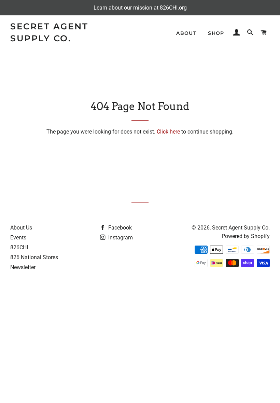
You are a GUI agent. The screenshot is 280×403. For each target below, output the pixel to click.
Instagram (120, 237)
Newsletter (23, 267)
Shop (216, 33)
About (186, 33)
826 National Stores (34, 257)
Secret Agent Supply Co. (49, 32)
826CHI (19, 247)
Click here (168, 131)
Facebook (119, 227)
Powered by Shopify (246, 236)
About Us (21, 227)
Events (18, 237)
